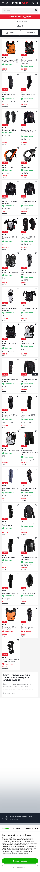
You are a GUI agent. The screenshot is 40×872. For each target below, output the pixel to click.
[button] (37, 818)
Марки (19, 22)
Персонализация (19, 867)
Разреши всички (20, 861)
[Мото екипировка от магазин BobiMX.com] (14, 22)
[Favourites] (33, 3)
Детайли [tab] (16, 828)
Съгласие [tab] (6, 828)
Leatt (25, 22)
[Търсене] (36, 10)
